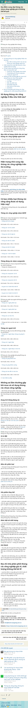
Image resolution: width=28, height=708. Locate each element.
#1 (26, 22)
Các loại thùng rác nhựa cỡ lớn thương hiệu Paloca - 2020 (13, 668)
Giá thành (9, 88)
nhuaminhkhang (6, 13)
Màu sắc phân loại (12, 83)
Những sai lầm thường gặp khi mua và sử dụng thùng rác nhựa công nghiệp (15, 77)
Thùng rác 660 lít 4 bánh (8, 247)
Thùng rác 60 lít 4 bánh (8, 221)
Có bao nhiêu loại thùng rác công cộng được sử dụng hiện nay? (14, 69)
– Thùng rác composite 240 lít (9, 280)
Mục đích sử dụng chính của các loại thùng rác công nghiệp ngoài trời (16, 62)
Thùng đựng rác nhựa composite (16, 73)
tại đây (2, 324)
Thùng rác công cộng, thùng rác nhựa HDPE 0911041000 (14, 687)
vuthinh (5, 689)
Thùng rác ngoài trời (12, 75)
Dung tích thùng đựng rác (14, 79)
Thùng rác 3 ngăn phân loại (9, 309)
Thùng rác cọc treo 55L (8, 315)
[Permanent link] (2, 100)
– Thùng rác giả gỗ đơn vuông (9, 365)
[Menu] (2, 1)
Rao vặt (13, 653)
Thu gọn (8, 56)
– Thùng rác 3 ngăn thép (7, 342)
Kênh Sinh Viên (6, 703)
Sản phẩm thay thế (12, 84)
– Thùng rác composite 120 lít (9, 273)
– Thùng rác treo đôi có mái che (9, 371)
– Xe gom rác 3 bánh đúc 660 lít (9, 286)
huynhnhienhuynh (8, 681)
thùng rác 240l (5, 420)
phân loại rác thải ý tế (6, 481)
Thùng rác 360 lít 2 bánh (8, 240)
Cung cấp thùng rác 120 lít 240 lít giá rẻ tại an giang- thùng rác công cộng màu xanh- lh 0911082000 (15, 677)
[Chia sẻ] (24, 22)
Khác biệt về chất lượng (13, 86)
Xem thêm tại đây (7, 378)
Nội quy (8, 705)
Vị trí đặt (9, 81)
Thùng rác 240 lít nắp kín (8, 234)
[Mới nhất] (26, 1)
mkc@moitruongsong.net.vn (13, 622)
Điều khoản (14, 705)
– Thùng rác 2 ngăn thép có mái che (10, 348)
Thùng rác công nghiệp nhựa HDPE (16, 71)
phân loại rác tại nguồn (19, 149)
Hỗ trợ (19, 705)
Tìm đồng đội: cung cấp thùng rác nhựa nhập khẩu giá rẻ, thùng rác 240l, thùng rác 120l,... (14, 659)
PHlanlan (6, 671)
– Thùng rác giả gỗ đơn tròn (8, 358)
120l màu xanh (14, 420)
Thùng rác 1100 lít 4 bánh (9, 253)
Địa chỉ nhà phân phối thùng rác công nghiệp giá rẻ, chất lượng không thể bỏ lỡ (15, 90)
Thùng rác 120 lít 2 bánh (8, 227)
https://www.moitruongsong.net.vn (16, 626)
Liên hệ (3, 705)
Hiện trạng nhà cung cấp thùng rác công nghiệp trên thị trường (14, 65)
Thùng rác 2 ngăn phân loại (9, 302)
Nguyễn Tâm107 (7, 653)
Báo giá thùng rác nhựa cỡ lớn (13, 651)
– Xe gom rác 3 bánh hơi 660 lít (9, 293)
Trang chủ (3, 706)
